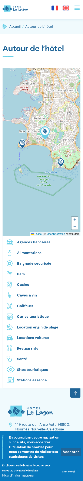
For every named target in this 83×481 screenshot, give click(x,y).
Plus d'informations (18, 475)
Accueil (15, 26)
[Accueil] (17, 7)
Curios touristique (33, 316)
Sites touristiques (32, 369)
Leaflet (38, 233)
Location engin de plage (37, 327)
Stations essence (32, 380)
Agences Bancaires (33, 242)
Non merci (68, 471)
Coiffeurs (25, 306)
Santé (22, 359)
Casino (23, 284)
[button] (22, 144)
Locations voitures (33, 337)
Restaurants (27, 348)
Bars (21, 274)
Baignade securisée (34, 263)
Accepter (71, 451)
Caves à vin (27, 295)
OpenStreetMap (56, 233)
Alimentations (29, 252)
